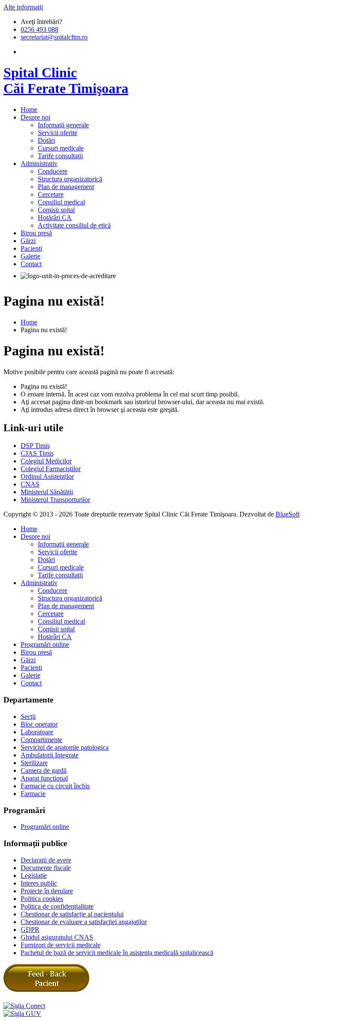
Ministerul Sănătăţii (47, 491)
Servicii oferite (57, 132)
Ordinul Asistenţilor (47, 476)
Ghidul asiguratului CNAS (57, 937)
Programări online (45, 644)
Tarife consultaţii (60, 155)
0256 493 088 (39, 29)
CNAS (30, 484)
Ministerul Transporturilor (55, 499)
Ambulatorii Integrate (50, 755)
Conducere (52, 171)
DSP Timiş (35, 445)
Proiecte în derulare (47, 891)
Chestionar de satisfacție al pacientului (72, 914)
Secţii (28, 716)
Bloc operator (39, 724)
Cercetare (51, 194)
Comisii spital (56, 209)
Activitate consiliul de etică (74, 225)
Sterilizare (34, 762)
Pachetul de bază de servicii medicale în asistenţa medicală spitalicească (117, 952)
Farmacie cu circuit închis (55, 786)
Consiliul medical (61, 202)
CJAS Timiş (37, 453)
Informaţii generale (63, 125)
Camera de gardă (44, 770)
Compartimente (41, 739)
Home (29, 322)
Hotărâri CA (55, 217)
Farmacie (33, 793)
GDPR (30, 929)
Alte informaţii (23, 7)
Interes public (39, 883)
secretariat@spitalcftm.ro (54, 37)
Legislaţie (34, 875)
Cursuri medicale (61, 148)
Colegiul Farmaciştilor (51, 468)
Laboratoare (37, 732)
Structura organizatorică (70, 179)
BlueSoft (288, 514)
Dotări (46, 140)
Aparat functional (44, 778)
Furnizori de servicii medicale (60, 945)
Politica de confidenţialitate (57, 906)
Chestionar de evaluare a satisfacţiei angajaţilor (84, 921)
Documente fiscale (46, 867)
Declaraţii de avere (46, 860)
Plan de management (66, 186)
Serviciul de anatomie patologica (65, 747)
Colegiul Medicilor (46, 461)
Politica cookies (42, 898)
